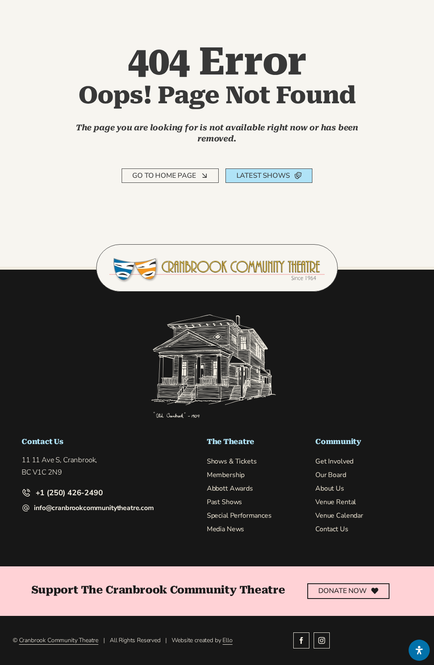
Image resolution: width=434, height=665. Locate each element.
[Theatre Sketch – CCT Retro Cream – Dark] (213, 316)
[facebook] (301, 640)
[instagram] (322, 640)
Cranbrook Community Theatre (58, 640)
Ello (227, 640)
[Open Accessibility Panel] (419, 650)
